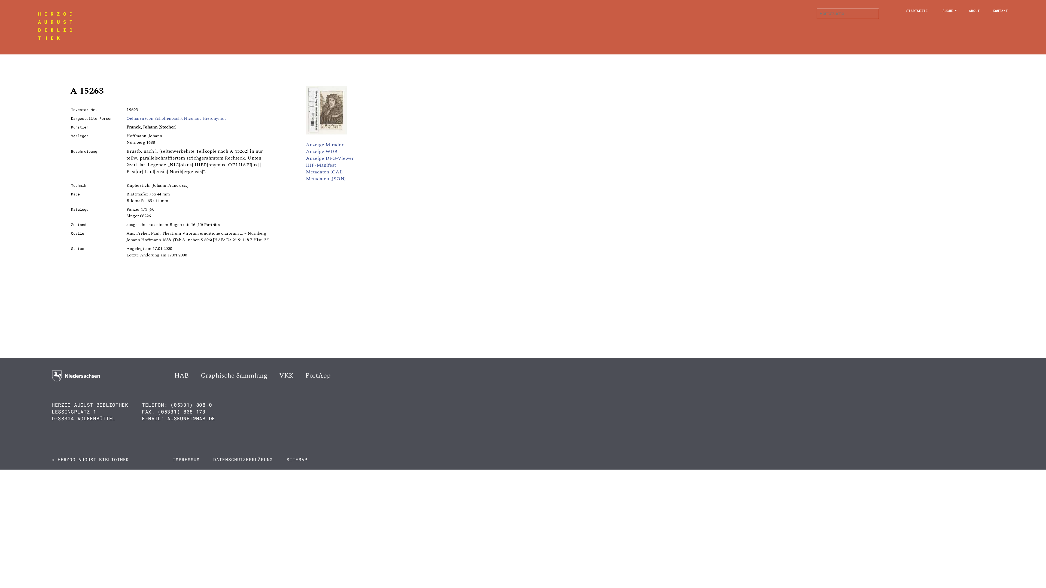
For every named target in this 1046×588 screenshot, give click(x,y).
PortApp (318, 376)
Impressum (186, 459)
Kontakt (1000, 10)
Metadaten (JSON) (326, 178)
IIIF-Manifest (321, 165)
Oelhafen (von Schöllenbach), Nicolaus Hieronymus (176, 118)
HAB (181, 376)
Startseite (917, 10)
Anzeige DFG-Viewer (330, 158)
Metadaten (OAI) (324, 172)
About (974, 10)
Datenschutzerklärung (243, 459)
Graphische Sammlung (234, 376)
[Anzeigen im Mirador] (326, 133)
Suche (947, 10)
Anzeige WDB (321, 151)
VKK (286, 376)
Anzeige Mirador (324, 144)
